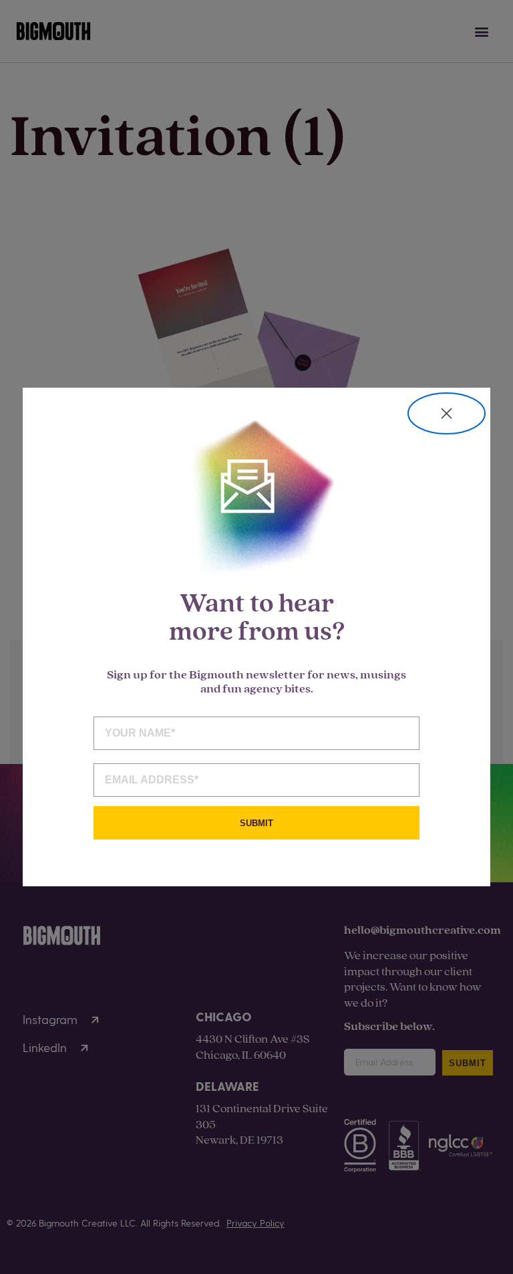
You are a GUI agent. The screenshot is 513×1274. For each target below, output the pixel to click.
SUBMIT (256, 823)
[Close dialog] (446, 413)
